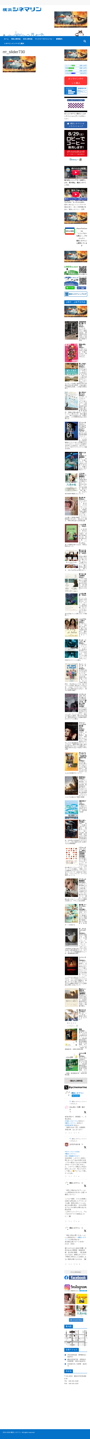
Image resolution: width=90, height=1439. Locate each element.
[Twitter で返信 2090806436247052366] (66, 1176)
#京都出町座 (69, 1125)
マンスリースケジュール (43, 39)
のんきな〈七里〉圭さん (77, 1108)
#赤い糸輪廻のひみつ (72, 1156)
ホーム (6, 39)
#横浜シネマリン (70, 1123)
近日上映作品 (27, 39)
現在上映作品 (16, 39)
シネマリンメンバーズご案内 (14, 43)
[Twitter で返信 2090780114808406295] (66, 1264)
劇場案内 (59, 39)
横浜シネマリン (74, 1183)
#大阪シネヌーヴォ (71, 1121)
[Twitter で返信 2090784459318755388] (66, 1221)
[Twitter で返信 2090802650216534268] (66, 1133)
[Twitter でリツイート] (70, 1101)
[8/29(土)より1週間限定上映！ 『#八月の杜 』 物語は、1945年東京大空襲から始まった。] (81, 1310)
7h (70, 1112)
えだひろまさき (74, 1144)
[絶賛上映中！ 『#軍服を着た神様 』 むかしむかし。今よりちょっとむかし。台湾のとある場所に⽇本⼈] (69, 1310)
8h (82, 1183)
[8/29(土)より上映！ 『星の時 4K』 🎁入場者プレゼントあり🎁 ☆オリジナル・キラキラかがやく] (69, 1298)
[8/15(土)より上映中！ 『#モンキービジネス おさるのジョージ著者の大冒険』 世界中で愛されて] (81, 1298)
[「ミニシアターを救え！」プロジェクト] (69, 231)
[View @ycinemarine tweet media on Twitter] (69, 1216)
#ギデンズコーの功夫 (72, 1152)
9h (82, 1228)
